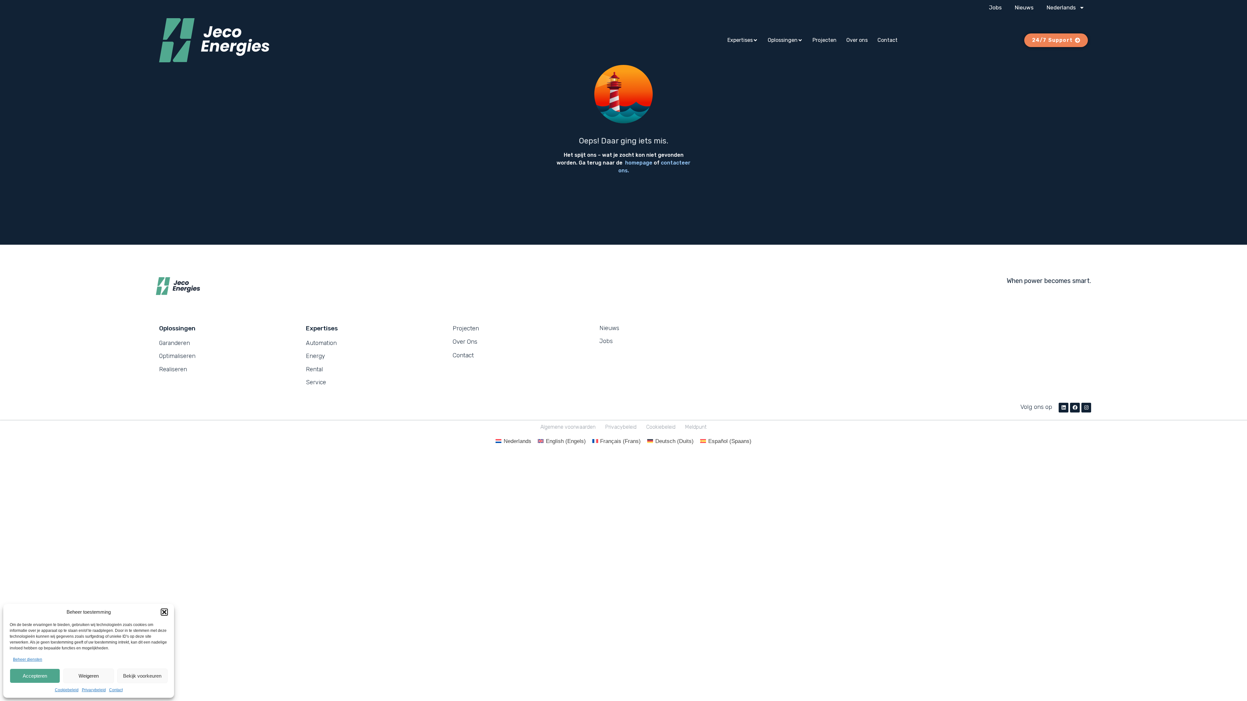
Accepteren (35, 676)
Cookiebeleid (67, 690)
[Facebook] (1075, 407)
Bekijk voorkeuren (142, 676)
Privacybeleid (94, 690)
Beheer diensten (27, 659)
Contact (116, 690)
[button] (164, 612)
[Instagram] (1086, 407)
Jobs (995, 7)
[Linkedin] (1063, 407)
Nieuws (1024, 7)
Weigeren (89, 676)
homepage (638, 163)
